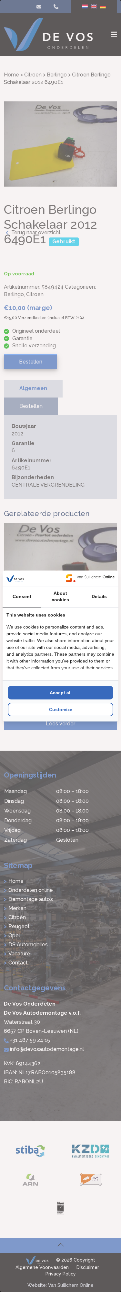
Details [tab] (99, 596)
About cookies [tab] (60, 596)
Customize (60, 709)
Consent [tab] (22, 596)
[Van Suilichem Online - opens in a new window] (90, 578)
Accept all (61, 692)
